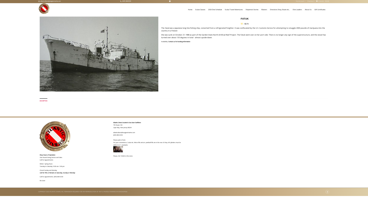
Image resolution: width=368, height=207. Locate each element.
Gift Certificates (319, 10)
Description (43, 101)
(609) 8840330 (126, 1)
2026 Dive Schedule (215, 10)
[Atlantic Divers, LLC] (44, 9)
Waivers (264, 10)
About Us (308, 10)
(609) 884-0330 (118, 135)
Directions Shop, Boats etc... (280, 10)
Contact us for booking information (179, 41)
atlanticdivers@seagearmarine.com (50, 1)
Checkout (310, 1)
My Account (300, 1)
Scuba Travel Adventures (234, 10)
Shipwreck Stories (252, 10)
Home (190, 10)
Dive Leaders (297, 10)
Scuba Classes (200, 10)
